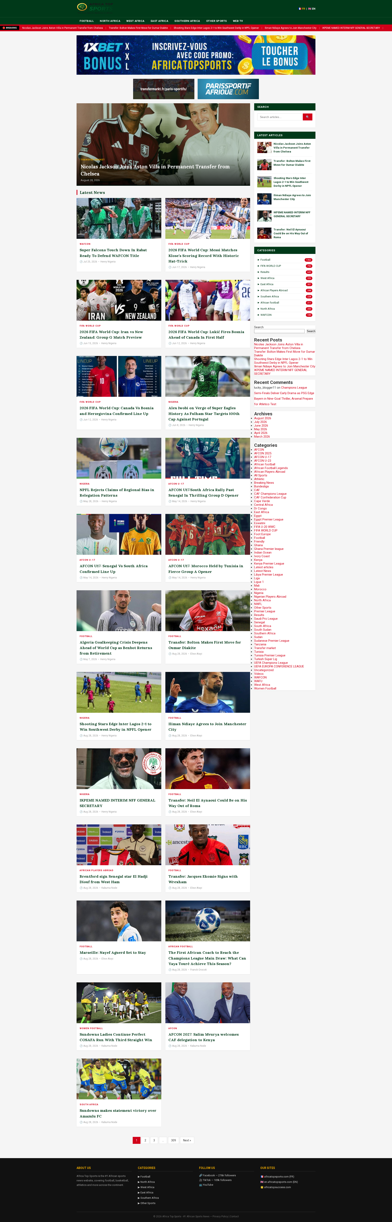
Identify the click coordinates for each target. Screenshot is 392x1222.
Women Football (91, 1028)
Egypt (258, 516)
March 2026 (262, 436)
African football (180, 946)
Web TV (238, 20)
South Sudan (262, 630)
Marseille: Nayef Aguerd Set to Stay (113, 952)
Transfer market (93, 159)
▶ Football (144, 1176)
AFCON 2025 (262, 453)
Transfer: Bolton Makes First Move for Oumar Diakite (138, 28)
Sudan (258, 637)
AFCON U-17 (176, 484)
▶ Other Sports (146, 1203)
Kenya (258, 560)
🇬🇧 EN (311, 8)
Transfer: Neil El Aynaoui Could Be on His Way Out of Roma (291, 233)
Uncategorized (264, 670)
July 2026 (260, 422)
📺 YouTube (206, 1184)
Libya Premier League (268, 574)
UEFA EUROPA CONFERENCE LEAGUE (279, 666)
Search (259, 327)
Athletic (259, 479)
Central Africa (263, 505)
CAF (257, 490)
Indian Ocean (263, 552)
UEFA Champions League (271, 663)
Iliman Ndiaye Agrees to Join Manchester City (290, 28)
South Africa (89, 1104)
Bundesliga (261, 486)
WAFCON (85, 244)
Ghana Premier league (269, 549)
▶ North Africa (146, 1181)
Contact (234, 1216)
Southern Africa (187, 20)
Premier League (264, 611)
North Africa (110, 20)
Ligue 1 (259, 582)
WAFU (258, 681)
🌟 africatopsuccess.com (275, 1187)
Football (87, 20)
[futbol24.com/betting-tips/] (228, 89)
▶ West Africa (146, 1187)
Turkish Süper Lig (265, 659)
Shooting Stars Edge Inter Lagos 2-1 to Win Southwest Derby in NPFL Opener (216, 28)
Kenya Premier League (269, 563)
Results (259, 615)
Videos (259, 674)
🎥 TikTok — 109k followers (215, 1180)
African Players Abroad (97, 870)
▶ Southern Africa (148, 1197)
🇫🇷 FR (301, 8)
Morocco (260, 589)
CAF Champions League (270, 494)
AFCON (172, 1028)
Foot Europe (262, 534)
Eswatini (259, 523)
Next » (187, 1140)
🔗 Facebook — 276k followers (217, 1175)
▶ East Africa (145, 1192)
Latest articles (263, 567)
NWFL (258, 604)
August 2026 (262, 418)
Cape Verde (262, 501)
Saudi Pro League (266, 618)
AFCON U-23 (262, 461)
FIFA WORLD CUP (179, 244)
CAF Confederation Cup (270, 497)
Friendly (259, 541)
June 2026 (261, 425)
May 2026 (260, 429)
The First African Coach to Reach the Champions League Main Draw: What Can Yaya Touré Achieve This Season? (207, 958)
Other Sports (216, 20)
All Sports (260, 475)
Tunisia (259, 652)
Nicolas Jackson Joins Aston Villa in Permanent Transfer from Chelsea (62, 28)
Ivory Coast (262, 556)
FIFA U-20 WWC (264, 527)
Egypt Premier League (268, 519)
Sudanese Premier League (271, 641)
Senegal (259, 622)
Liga (257, 578)
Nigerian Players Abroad (270, 596)
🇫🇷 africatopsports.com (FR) (277, 1176)
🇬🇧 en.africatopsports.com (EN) (279, 1181)
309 (173, 1140)
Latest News (262, 571)
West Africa (135, 20)
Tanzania (260, 644)
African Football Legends (271, 468)
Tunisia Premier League (269, 655)
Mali (256, 585)
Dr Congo (260, 508)
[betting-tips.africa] (163, 89)
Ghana (258, 545)
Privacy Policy (220, 1216)
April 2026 (260, 433)
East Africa (159, 20)
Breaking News (264, 483)
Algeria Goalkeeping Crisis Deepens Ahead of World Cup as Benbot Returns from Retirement (116, 648)
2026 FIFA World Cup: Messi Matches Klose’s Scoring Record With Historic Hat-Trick (203, 255)
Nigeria (173, 402)
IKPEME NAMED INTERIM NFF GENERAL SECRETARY (351, 28)
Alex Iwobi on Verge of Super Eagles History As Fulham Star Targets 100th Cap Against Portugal (204, 413)
